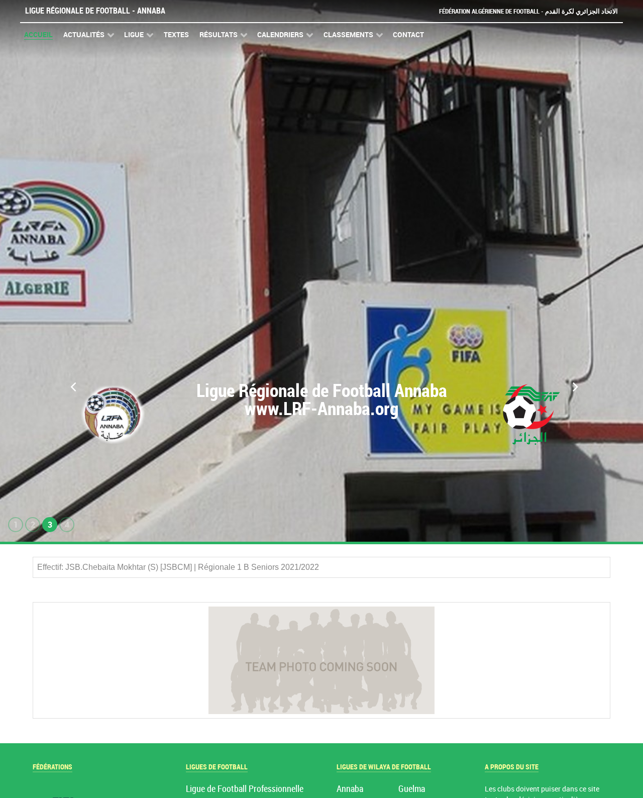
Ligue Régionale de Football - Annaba (95, 11)
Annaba (350, 789)
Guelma (411, 789)
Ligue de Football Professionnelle (244, 789)
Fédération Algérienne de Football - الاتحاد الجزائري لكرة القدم (528, 11)
